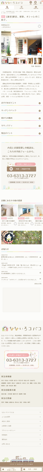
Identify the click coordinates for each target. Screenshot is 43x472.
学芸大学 (21, 218)
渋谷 (2, 380)
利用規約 (4, 435)
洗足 (21, 402)
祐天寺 (4, 218)
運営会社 (4, 439)
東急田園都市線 (8, 390)
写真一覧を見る (36, 66)
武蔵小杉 (18, 383)
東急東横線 (6, 376)
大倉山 (35, 383)
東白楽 (11, 385)
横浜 (15, 385)
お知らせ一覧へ (38, 283)
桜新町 (21, 394)
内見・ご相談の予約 (23, 169)
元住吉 (24, 383)
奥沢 (29, 402)
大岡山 (25, 402)
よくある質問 (6, 417)
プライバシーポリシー (8, 430)
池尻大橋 (3, 394)
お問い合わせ (6, 444)
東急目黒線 (6, 398)
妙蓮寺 (3, 385)
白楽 (7, 385)
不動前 (6, 402)
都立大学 (26, 380)
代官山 (6, 380)
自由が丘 (32, 380)
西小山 (17, 402)
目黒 (2, 402)
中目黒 (11, 380)
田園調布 (3, 383)
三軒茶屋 (9, 394)
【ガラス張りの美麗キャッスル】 (11, 221)
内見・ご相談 (32, 469)
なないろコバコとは (8, 412)
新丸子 (13, 383)
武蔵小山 (11, 402)
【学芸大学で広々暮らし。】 (26, 221)
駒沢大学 (15, 394)
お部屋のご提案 (6, 426)
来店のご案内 (6, 421)
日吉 (28, 383)
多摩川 (9, 383)
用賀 (24, 394)
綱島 (31, 383)
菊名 (39, 383)
